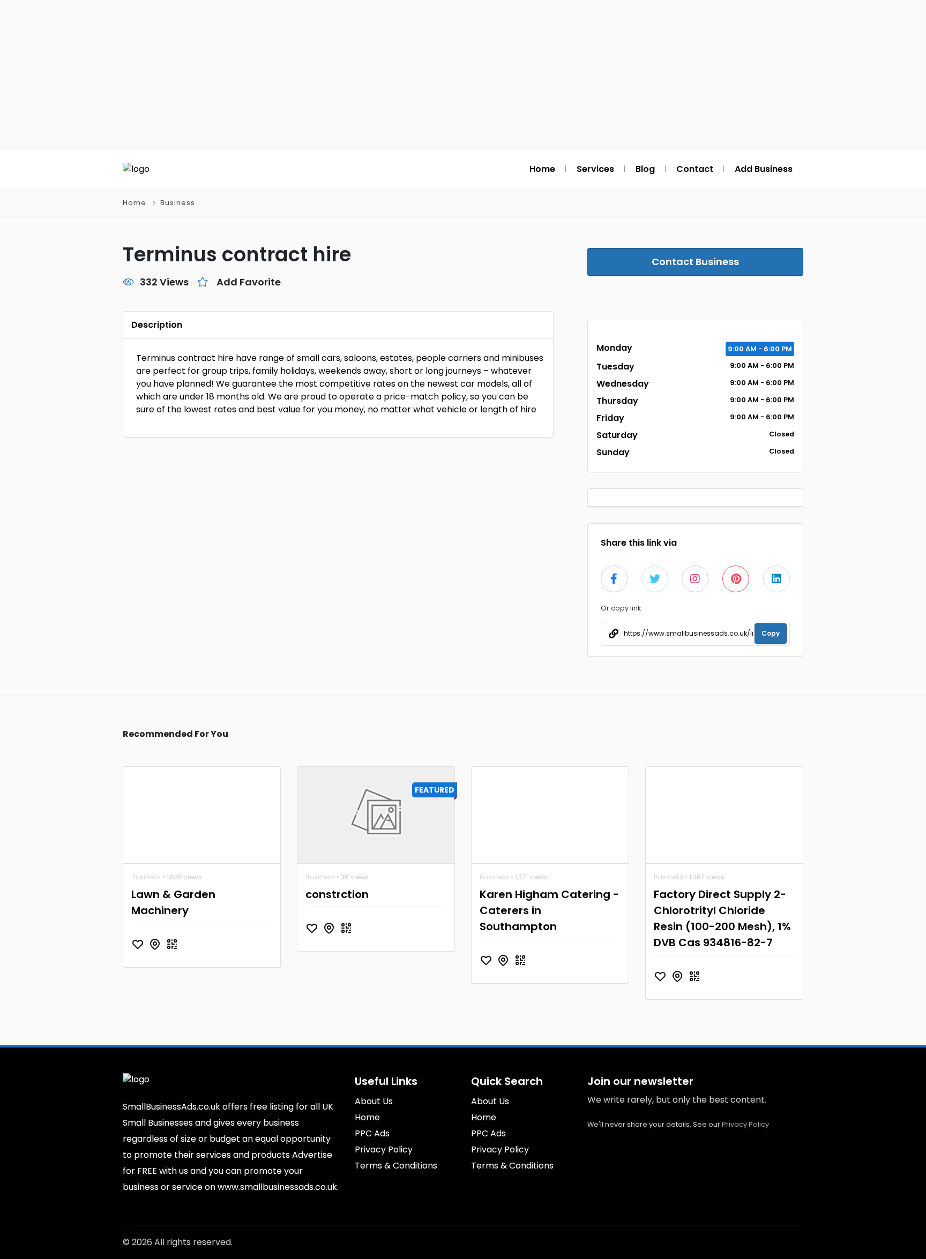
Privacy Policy (745, 1124)
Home (134, 202)
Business (177, 202)
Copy (770, 633)
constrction (337, 894)
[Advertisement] (463, 75)
